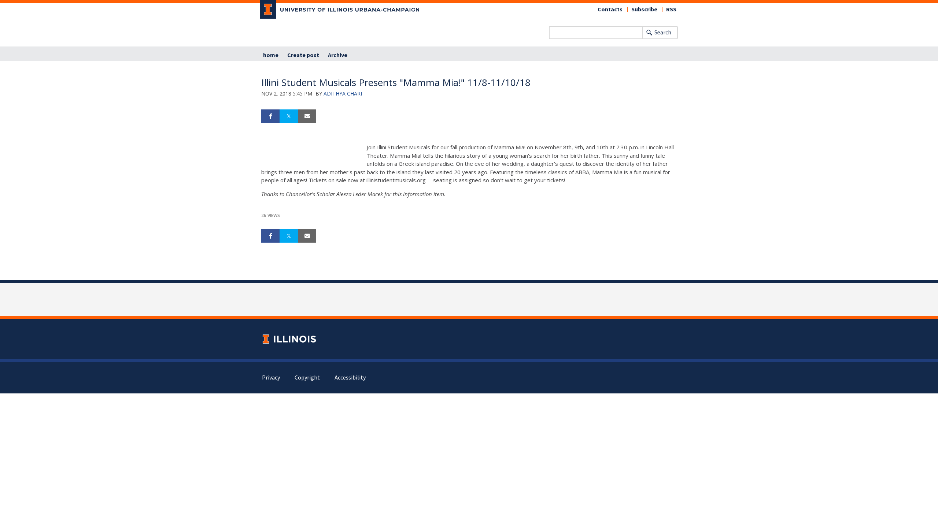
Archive (337, 55)
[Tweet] (289, 116)
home (270, 55)
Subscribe (644, 9)
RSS (671, 9)
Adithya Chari (343, 93)
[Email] (307, 116)
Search (662, 33)
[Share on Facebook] (270, 116)
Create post (303, 55)
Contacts (610, 9)
